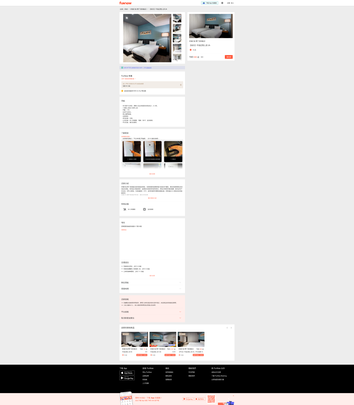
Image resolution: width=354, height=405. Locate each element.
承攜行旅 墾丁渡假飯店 (138, 9)
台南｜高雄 (124, 9)
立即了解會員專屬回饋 (127, 79)
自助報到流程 (125, 136)
